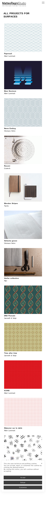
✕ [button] (41, 463)
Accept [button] (22, 477)
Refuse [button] (22, 482)
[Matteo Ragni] (14, 3)
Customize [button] (23, 487)
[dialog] (23, 476)
